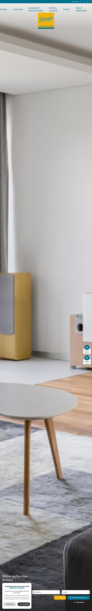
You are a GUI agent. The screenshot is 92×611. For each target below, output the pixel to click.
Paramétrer (10, 604)
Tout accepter (24, 604)
